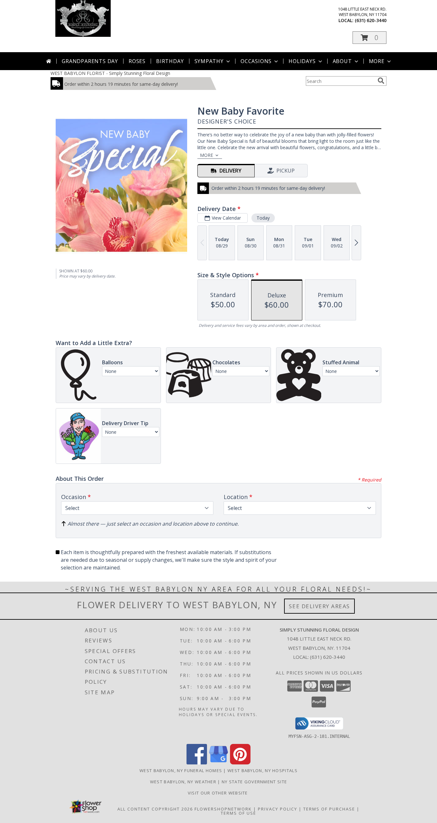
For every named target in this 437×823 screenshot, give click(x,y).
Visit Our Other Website (218, 793)
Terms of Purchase (329, 809)
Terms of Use (238, 813)
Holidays (302, 61)
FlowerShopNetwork (223, 809)
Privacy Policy (277, 809)
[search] (381, 80)
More (377, 61)
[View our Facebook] (197, 763)
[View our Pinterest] (240, 763)
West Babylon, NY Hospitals (262, 770)
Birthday (170, 61)
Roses (137, 61)
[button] (369, 37)
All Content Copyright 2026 (155, 809)
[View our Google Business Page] (218, 763)
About (342, 61)
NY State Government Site (254, 782)
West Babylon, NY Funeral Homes (180, 770)
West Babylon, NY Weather (183, 782)
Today (263, 218)
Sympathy (209, 61)
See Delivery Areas (319, 606)
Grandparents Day (90, 61)
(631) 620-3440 (370, 20)
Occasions (256, 61)
